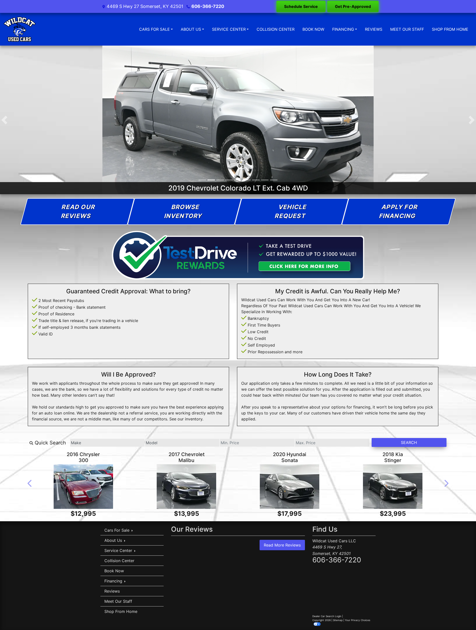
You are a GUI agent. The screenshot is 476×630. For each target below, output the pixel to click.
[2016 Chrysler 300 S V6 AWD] (83, 486)
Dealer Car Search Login (326, 616)
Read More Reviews (282, 545)
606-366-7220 (207, 6)
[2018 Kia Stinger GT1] (393, 486)
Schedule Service (301, 6)
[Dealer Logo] (20, 29)
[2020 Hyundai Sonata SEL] (289, 486)
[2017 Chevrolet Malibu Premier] (186, 486)
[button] (4, 120)
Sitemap (338, 620)
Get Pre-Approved (353, 6)
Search (409, 442)
